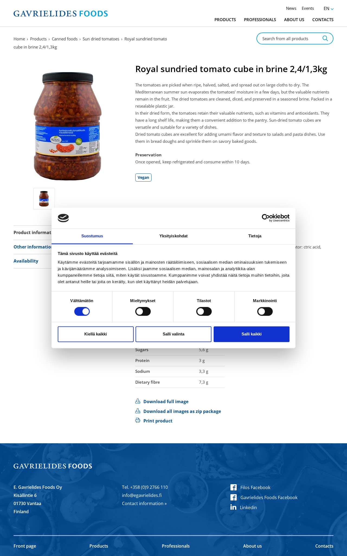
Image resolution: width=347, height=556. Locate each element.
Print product (157, 421)
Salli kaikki (252, 334)
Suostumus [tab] (92, 236)
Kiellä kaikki (95, 334)
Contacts (322, 19)
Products (225, 19)
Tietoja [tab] (254, 236)
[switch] (143, 311)
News (291, 8)
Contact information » (144, 503)
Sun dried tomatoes (101, 38)
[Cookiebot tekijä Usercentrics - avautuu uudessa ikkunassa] (266, 218)
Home (19, 38)
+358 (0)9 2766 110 (149, 487)
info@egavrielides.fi (142, 495)
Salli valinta (173, 334)
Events (308, 8)
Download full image (165, 402)
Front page (25, 546)
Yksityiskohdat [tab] (173, 236)
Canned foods (65, 38)
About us (294, 19)
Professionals (260, 19)
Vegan (143, 177)
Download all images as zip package (182, 411)
